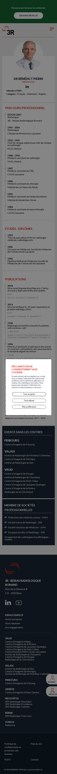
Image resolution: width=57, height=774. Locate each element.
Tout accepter (29, 394)
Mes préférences (29, 407)
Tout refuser (29, 400)
